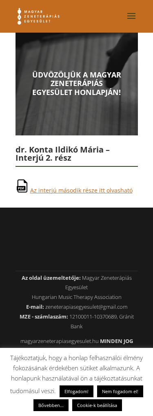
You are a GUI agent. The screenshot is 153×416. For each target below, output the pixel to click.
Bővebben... (51, 405)
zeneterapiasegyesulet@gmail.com (86, 306)
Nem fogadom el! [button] (120, 391)
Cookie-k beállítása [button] (97, 405)
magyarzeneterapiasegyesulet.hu (59, 341)
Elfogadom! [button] (76, 391)
